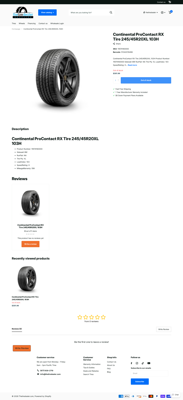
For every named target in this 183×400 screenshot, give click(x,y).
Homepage (16, 29)
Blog (109, 372)
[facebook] (131, 363)
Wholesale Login (57, 23)
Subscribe (139, 381)
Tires (14, 23)
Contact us (161, 2)
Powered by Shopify (43, 396)
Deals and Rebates (91, 371)
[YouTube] (149, 363)
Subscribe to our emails (141, 368)
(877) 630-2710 (46, 370)
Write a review (30, 244)
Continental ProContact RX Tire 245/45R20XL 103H (25, 298)
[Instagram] (137, 363)
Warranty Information (91, 364)
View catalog (46, 12)
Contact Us (111, 362)
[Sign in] (163, 12)
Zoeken (111, 12)
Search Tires (88, 374)
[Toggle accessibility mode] (169, 2)
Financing (32, 23)
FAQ (109, 368)
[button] (119, 78)
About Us (111, 365)
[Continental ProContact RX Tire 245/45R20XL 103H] (27, 279)
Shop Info (112, 357)
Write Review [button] (163, 329)
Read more (132, 65)
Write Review (22, 348)
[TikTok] (143, 363)
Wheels (22, 23)
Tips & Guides (88, 367)
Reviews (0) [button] (17, 329)
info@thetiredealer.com (50, 374)
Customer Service (88, 358)
